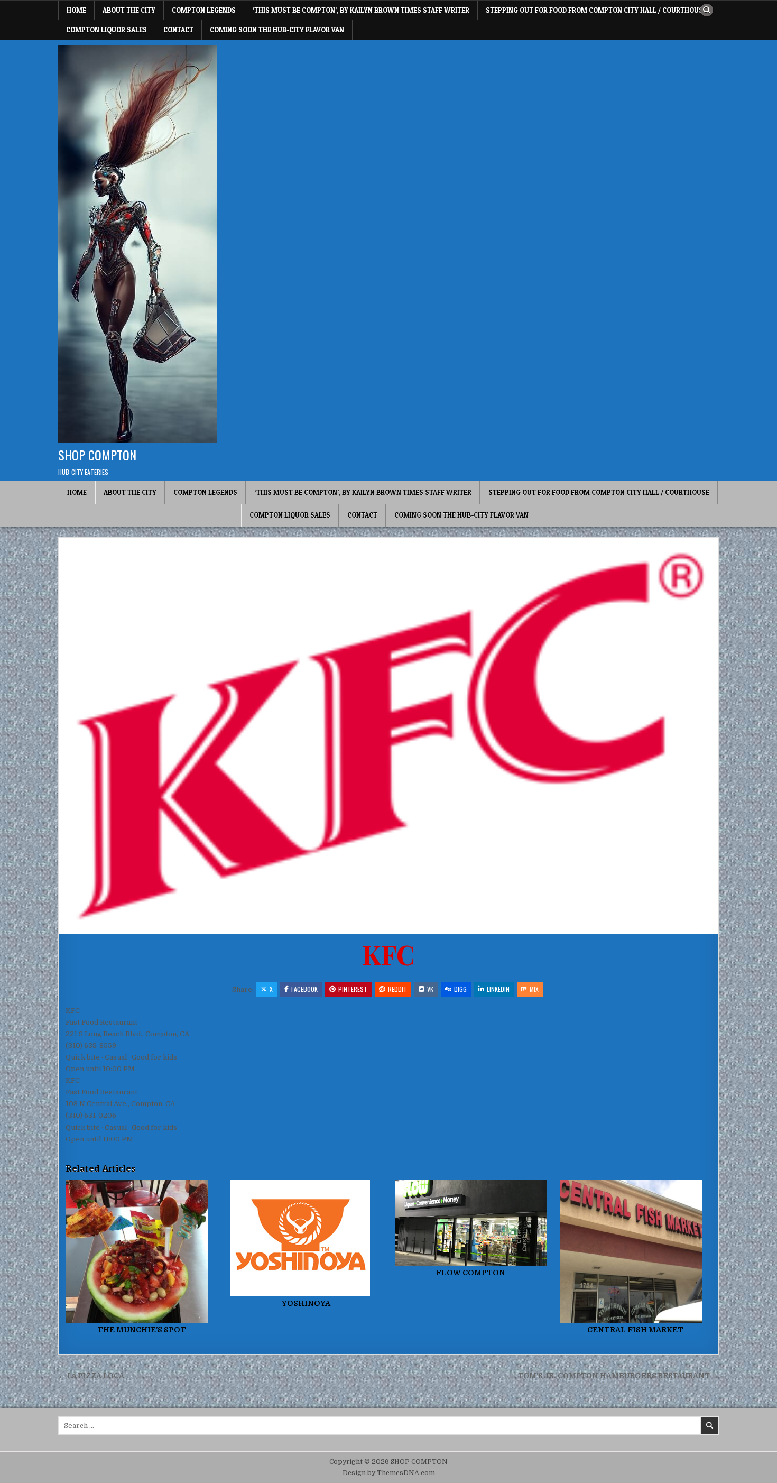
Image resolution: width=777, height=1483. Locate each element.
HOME (76, 10)
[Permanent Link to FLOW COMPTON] (471, 1223)
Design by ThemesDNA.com (389, 1473)
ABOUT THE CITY (129, 10)
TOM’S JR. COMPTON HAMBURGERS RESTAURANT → (618, 1376)
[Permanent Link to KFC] (388, 736)
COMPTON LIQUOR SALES (106, 29)
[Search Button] (706, 10)
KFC (388, 954)
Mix (534, 988)
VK (430, 988)
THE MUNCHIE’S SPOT (141, 1329)
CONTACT (178, 29)
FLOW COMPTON (470, 1272)
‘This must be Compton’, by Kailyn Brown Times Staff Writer (360, 10)
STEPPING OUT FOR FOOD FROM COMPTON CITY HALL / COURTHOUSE (596, 10)
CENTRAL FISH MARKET (635, 1329)
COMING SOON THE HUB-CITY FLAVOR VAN (277, 29)
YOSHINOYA (306, 1303)
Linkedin (498, 988)
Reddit (397, 988)
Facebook (304, 988)
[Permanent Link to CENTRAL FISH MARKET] (635, 1251)
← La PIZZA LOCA (91, 1376)
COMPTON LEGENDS (204, 10)
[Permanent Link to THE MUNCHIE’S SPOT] (141, 1251)
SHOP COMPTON (97, 454)
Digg (460, 988)
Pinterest (352, 988)
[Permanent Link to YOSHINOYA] (306, 1238)
